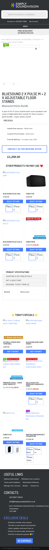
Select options (13, 201)
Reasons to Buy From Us (17, 284)
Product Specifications (17, 272)
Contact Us (34, 486)
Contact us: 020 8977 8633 (17, 21)
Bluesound (10, 39)
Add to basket (13, 351)
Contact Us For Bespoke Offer (24, 149)
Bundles (18, 39)
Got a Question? (14, 280)
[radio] (9, 208)
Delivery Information (11, 479)
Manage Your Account (12, 486)
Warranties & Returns (31, 482)
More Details (8, 120)
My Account (33, 21)
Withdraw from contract (30, 479)
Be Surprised (24, 540)
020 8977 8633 (16, 497)
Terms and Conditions (12, 482)
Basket (25, 486)
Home (3, 39)
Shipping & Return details (19, 276)
